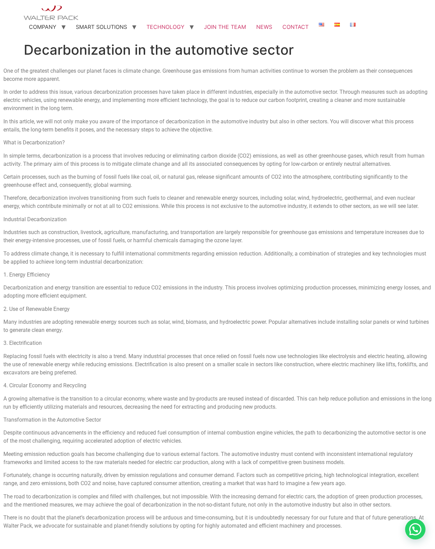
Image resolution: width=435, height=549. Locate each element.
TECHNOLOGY (165, 26)
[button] (415, 529)
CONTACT (295, 26)
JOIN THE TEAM (225, 26)
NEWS (264, 26)
